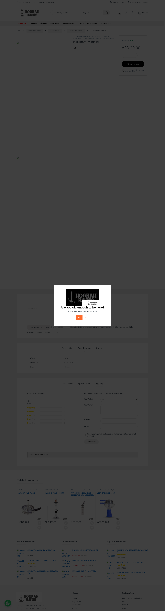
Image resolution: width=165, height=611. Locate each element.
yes (79, 317)
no (86, 317)
